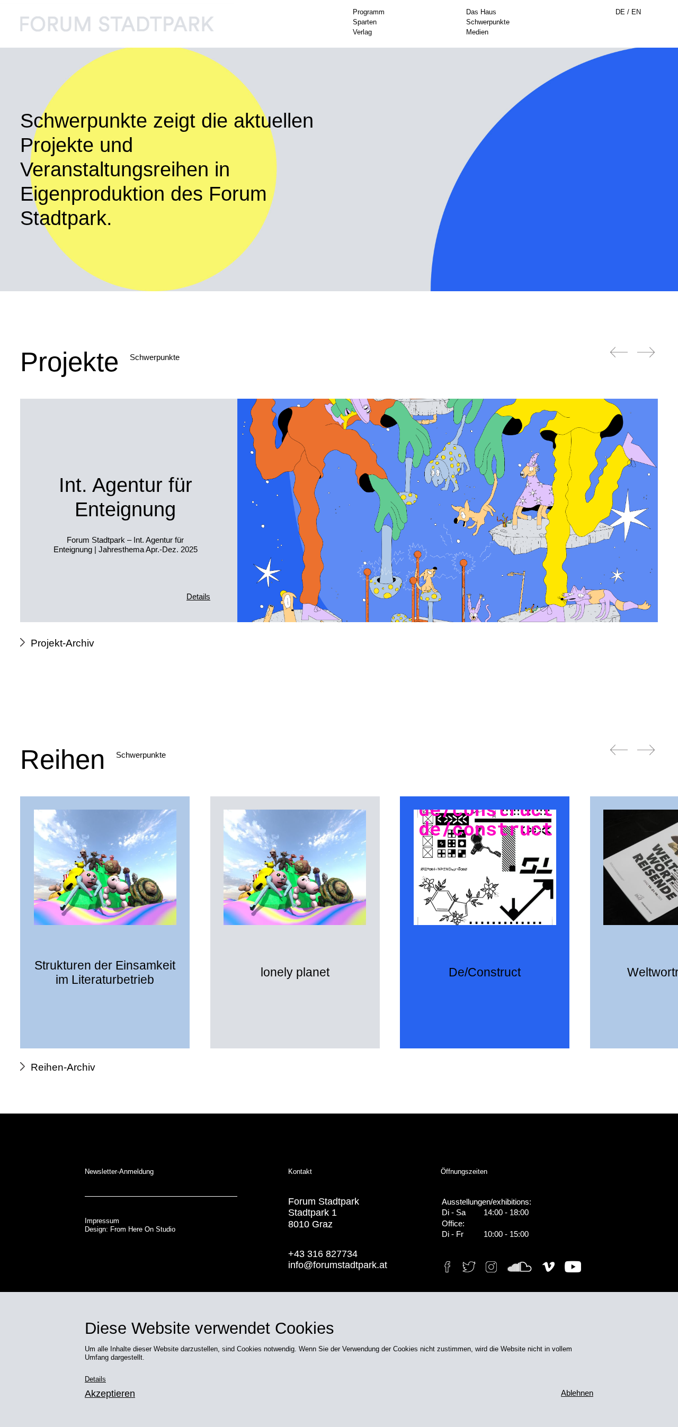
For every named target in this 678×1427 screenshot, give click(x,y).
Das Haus (481, 12)
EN (636, 12)
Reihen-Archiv (63, 1067)
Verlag (362, 32)
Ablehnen (577, 1393)
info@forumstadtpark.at (337, 1265)
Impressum (102, 1221)
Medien (477, 32)
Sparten (365, 22)
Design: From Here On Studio (130, 1229)
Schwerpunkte (488, 22)
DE (621, 12)
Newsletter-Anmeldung (119, 1171)
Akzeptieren (110, 1393)
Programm (369, 12)
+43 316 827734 (323, 1254)
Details (198, 597)
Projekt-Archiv (62, 643)
